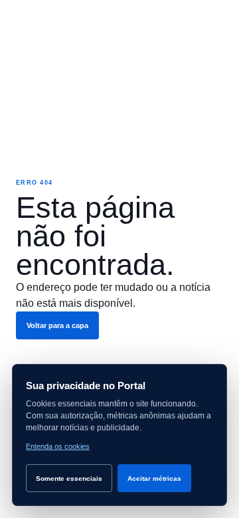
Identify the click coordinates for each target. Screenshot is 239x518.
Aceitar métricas (154, 478)
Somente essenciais (69, 478)
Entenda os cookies (58, 446)
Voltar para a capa (57, 325)
